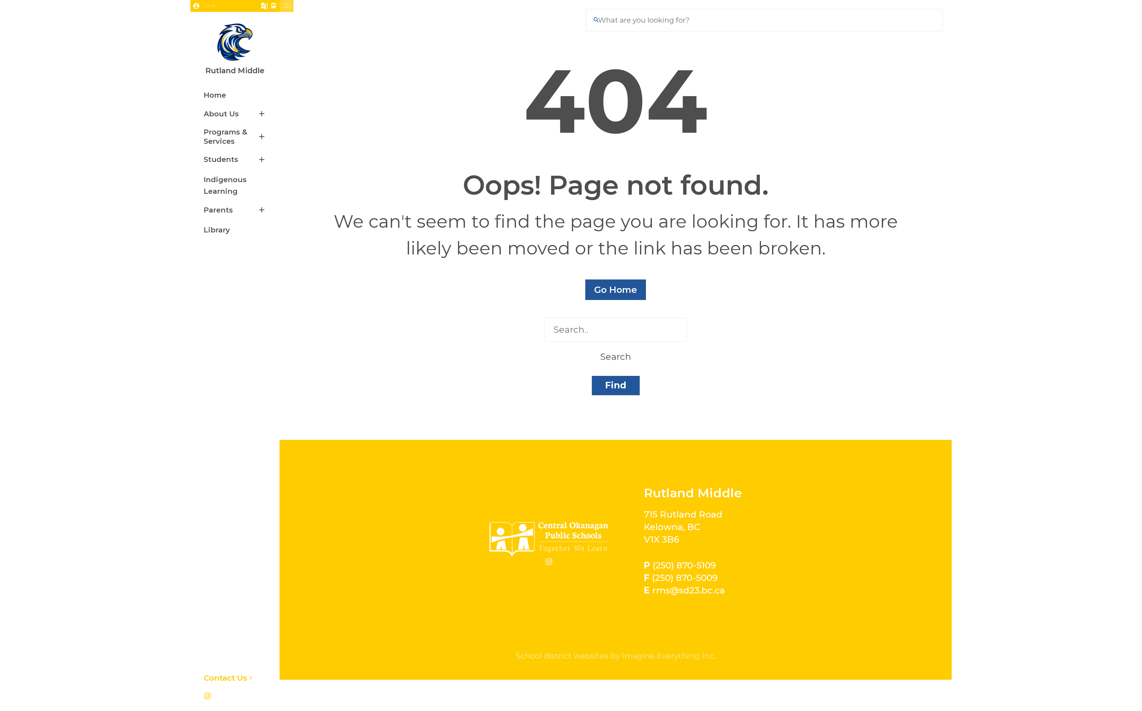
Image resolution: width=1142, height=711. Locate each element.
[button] (218, 6)
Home (215, 95)
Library (217, 230)
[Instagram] (207, 697)
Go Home (615, 289)
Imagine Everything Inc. (669, 656)
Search (615, 356)
